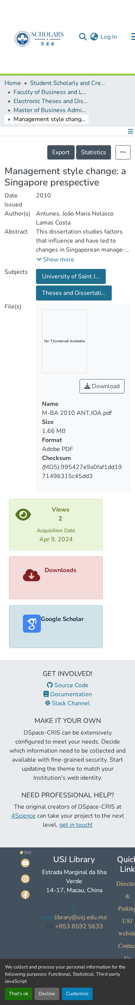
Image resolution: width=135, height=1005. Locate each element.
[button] (82, 36)
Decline (47, 993)
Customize (77, 993)
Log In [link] (108, 37)
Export (61, 152)
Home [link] (12, 83)
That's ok (18, 993)
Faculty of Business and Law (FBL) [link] (51, 92)
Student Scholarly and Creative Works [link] (67, 83)
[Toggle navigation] (129, 131)
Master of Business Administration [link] (51, 110)
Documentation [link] (70, 694)
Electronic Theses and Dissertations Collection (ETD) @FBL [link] (51, 101)
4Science (23, 816)
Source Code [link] (70, 685)
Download (105, 386)
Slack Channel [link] (70, 703)
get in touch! (76, 825)
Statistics (93, 152)
